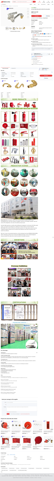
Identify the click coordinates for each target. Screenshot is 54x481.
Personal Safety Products (13, 470)
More (1, 471)
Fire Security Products (39, 468)
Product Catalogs (12, 454)
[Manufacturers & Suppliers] (5, 2)
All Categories (4, 4)
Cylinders (41, 456)
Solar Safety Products (46, 468)
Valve (14, 456)
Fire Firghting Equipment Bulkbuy (22, 470)
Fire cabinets (2, 457)
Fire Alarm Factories (11, 468)
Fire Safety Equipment (31, 468)
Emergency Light (29, 457)
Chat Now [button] (46, 78)
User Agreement (32, 477)
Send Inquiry (46, 75)
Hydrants (41, 457)
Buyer (34, 4)
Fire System (17, 468)
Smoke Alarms (29, 459)
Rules (52, 4)
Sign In (32, 64)
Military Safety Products (5, 470)
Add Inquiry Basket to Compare (15, 31)
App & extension (43, 4)
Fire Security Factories (24, 468)
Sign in (52, 2)
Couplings (15, 459)
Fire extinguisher (3, 456)
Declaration (35, 477)
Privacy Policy (39, 477)
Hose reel (28, 456)
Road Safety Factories (4, 468)
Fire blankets (15, 457)
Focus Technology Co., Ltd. (21, 477)
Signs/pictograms (42, 459)
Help (38, 4)
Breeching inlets (3, 459)
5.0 (42, 69)
